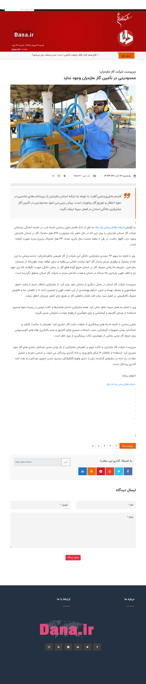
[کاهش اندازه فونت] (52, 176)
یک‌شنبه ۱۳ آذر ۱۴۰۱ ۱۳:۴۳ (117, 176)
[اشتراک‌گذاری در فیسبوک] (128, 471)
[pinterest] (68, 647)
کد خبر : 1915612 (82, 176)
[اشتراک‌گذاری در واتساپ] (110, 471)
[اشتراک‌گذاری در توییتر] (119, 471)
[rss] (59, 647)
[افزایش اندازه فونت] (63, 176)
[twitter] (88, 647)
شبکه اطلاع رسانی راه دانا (110, 227)
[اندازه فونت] (57, 176)
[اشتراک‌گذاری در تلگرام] (101, 471)
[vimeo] (49, 647)
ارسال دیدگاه (73, 557)
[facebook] (97, 647)
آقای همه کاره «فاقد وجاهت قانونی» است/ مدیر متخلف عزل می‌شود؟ (64, 55)
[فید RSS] (91, 471)
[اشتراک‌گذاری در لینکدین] (82, 471)
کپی (65, 462)
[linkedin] (78, 647)
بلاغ (81, 227)
